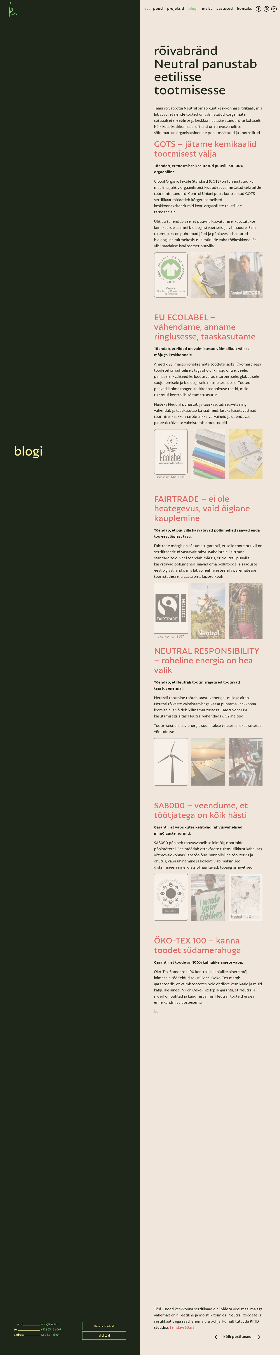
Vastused (224, 8)
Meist (207, 8)
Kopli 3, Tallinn (50, 1334)
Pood (158, 8)
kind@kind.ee (49, 1324)
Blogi (193, 8)
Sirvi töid (104, 1335)
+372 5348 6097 (51, 1329)
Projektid (175, 8)
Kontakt (244, 8)
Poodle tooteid (104, 1326)
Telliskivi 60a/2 (182, 1327)
